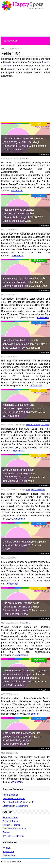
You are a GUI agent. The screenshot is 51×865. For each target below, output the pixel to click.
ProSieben (45, 425)
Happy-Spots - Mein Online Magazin (22, 5)
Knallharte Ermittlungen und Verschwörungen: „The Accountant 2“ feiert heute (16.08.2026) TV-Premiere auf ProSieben (24, 410)
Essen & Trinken (11, 821)
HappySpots (8, 48)
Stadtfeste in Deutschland (15, 806)
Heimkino (39, 260)
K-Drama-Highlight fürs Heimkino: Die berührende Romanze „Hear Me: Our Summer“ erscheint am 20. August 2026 (25, 282)
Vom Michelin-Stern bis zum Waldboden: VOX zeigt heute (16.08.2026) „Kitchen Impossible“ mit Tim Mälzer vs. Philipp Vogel (24, 475)
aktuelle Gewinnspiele (14, 798)
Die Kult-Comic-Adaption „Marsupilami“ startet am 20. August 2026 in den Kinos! (25, 545)
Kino (39, 195)
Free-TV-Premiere (33, 425)
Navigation (11, 41)
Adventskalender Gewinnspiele (18, 802)
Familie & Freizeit (11, 825)
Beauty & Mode (10, 817)
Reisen (6, 832)
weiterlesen (17, 190)
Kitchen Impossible (38, 490)
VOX (28, 490)
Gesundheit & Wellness (14, 828)
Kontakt (6, 848)
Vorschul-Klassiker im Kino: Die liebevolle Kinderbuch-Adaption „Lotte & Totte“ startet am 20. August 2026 (25, 344)
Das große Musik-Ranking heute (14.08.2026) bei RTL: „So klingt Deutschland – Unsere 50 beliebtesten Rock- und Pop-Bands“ (24, 608)
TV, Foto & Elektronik (13, 836)
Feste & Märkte (10, 795)
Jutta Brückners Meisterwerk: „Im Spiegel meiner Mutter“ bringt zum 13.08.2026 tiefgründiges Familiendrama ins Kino (22, 738)
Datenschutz (9, 855)
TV (39, 124)
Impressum (8, 851)
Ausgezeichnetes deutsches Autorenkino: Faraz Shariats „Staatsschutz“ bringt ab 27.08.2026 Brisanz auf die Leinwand (23, 215)
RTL (28, 158)
